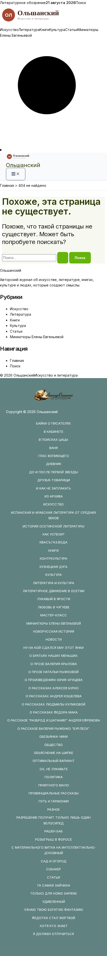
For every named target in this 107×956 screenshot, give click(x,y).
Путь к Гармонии (54, 801)
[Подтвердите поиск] (62, 257)
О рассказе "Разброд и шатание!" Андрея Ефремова (53, 720)
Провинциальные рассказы (54, 793)
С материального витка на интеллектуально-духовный (53, 850)
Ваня (53, 448)
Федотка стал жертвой (53, 918)
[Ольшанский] (53, 24)
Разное (53, 809)
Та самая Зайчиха (53, 885)
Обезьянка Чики (53, 736)
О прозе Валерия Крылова (53, 664)
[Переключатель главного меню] (15, 174)
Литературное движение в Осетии (53, 591)
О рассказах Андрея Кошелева (54, 696)
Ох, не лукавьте (54, 769)
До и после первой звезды (53, 472)
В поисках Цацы (53, 440)
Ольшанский (23, 165)
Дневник (53, 464)
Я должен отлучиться (53, 934)
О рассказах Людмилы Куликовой (53, 704)
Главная (17, 360)
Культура (57, 29)
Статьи (71, 29)
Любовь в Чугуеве (53, 607)
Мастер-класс (53, 615)
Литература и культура (53, 583)
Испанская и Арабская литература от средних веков (53, 515)
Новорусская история (53, 631)
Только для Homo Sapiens (53, 893)
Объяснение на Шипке (53, 753)
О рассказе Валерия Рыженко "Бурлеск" (53, 728)
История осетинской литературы (53, 526)
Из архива (54, 496)
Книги (44, 29)
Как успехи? (53, 534)
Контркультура (53, 558)
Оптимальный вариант (54, 761)
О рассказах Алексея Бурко (53, 688)
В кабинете (53, 432)
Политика (54, 777)
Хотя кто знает (54, 926)
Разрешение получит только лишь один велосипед (53, 820)
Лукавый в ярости (53, 599)
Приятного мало (53, 785)
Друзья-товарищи (53, 480)
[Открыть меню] (53, 150)
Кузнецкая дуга (53, 567)
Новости (54, 639)
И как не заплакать (53, 488)
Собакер (53, 869)
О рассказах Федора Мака (54, 712)
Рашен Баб (53, 831)
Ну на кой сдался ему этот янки (53, 648)
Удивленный (53, 902)
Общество (53, 745)
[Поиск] (53, 144)
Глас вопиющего (53, 456)
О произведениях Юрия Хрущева (54, 680)
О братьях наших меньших (53, 656)
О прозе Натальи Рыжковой (53, 672)
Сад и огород (53, 861)
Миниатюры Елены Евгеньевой (36, 337)
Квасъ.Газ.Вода (53, 542)
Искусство (9, 29)
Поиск (81, 2)
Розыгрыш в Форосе (53, 839)
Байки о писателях (53, 423)
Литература (29, 29)
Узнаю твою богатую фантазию (53, 910)
